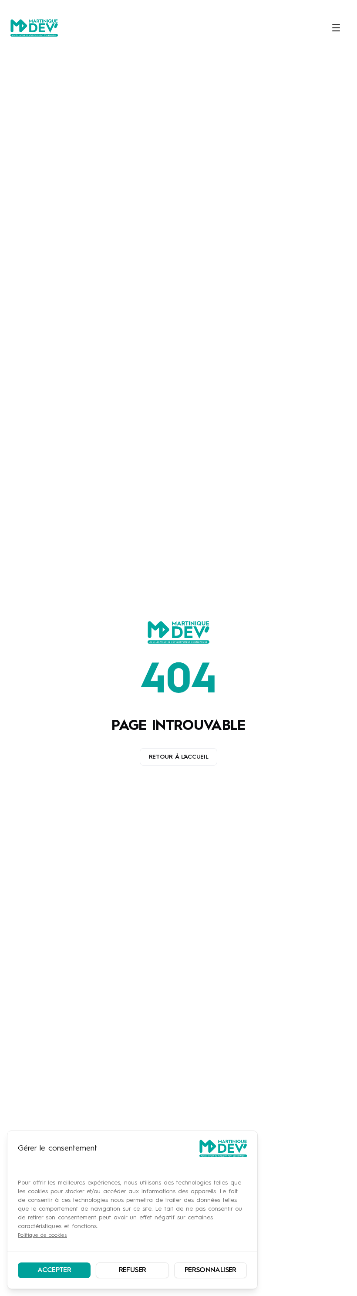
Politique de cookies (42, 1235)
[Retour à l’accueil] (178, 632)
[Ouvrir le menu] (335, 27)
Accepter (54, 1270)
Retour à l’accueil (179, 757)
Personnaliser (210, 1270)
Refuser (132, 1270)
